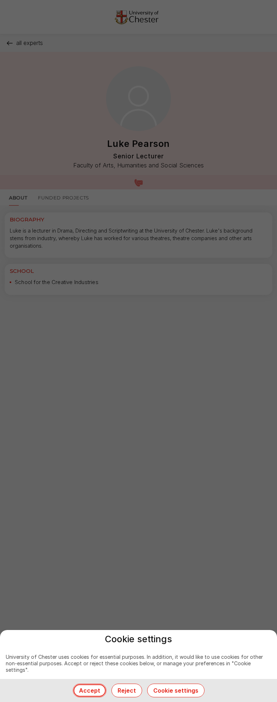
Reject (127, 690)
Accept (89, 690)
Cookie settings (175, 690)
